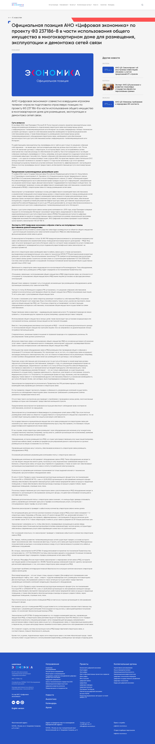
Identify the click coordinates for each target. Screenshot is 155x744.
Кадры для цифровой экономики (124, 683)
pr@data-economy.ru (120, 726)
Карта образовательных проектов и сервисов (94, 674)
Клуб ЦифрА (83, 670)
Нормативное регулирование (123, 668)
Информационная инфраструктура (57, 684)
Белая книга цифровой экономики (90, 668)
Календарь (111, 4)
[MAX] (22, 702)
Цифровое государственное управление (127, 678)
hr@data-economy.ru (120, 733)
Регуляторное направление (54, 671)
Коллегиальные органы (125, 664)
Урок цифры (83, 672)
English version (18, 708)
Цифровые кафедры (86, 685)
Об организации (53, 4)
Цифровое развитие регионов (55, 686)
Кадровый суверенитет (53, 679)
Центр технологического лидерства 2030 (59, 682)
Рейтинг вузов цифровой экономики (91, 691)
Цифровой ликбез (85, 680)
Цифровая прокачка (86, 687)
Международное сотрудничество (56, 688)
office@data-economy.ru (87, 726)
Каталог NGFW (84, 693)
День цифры (83, 676)
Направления (52, 664)
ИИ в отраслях (84, 678)
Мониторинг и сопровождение (55, 673)
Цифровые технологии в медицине (125, 676)
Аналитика (104, 4)
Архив (49, 708)
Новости (95, 4)
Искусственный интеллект (122, 670)
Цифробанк (83, 683)
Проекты (84, 664)
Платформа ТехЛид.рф (87, 689)
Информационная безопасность (124, 672)
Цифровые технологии (121, 680)
